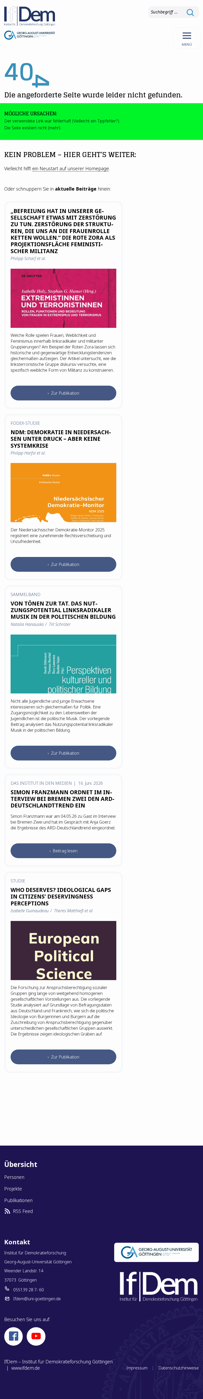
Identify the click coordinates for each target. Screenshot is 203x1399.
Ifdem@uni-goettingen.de (37, 1299)
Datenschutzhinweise (178, 1368)
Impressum (136, 1368)
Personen (14, 1177)
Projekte (13, 1188)
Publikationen (18, 1200)
